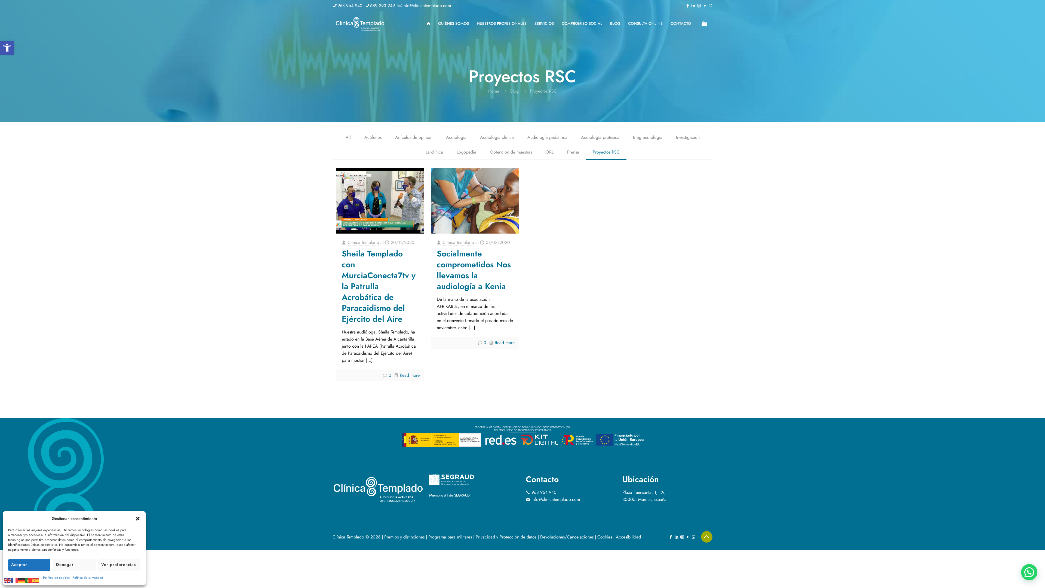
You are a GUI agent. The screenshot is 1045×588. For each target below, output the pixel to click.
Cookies (604, 537)
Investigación (688, 137)
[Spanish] (35, 580)
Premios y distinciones (404, 537)
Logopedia (466, 152)
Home (493, 91)
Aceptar (19, 565)
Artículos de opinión (413, 137)
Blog (514, 91)
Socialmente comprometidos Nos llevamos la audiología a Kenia (474, 270)
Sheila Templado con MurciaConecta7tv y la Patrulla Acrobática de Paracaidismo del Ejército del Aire (379, 286)
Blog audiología (647, 137)
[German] (21, 580)
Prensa (573, 152)
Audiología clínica (497, 137)
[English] (7, 580)
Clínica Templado (363, 242)
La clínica (434, 152)
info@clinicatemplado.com (426, 5)
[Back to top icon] (706, 537)
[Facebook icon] (688, 6)
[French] (14, 580)
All (348, 137)
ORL (550, 152)
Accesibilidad (628, 537)
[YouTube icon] (705, 6)
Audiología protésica (600, 137)
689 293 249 (382, 5)
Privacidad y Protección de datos (506, 537)
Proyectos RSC (606, 152)
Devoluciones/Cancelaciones (567, 537)
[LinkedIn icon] (693, 6)
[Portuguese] (28, 580)
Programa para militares (450, 537)
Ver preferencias (118, 565)
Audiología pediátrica (547, 137)
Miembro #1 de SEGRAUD (449, 495)
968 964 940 (349, 5)
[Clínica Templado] (360, 23)
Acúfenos (373, 137)
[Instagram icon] (699, 6)
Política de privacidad (87, 577)
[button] (7, 48)
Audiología (456, 137)
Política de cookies (56, 577)
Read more (410, 375)
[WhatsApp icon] (710, 6)
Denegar (65, 565)
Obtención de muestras (511, 152)
